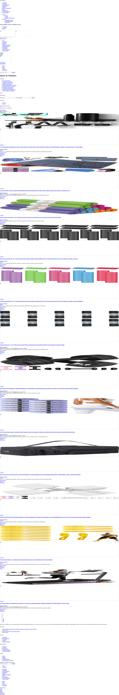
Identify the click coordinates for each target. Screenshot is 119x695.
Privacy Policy (5, 648)
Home (1, 105)
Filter (33, 97)
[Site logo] (7, 36)
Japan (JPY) (7, 22)
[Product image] (59, 143)
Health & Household (6, 45)
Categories (2, 78)
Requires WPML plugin (9, 18)
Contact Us (4, 647)
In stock (4, 103)
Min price (2, 97)
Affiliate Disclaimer (6, 651)
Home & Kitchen (5, 46)
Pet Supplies (4, 47)
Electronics (4, 42)
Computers (4, 41)
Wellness (4, 658)
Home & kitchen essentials (7, 660)
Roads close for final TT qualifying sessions (11, 631)
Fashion (4, 44)
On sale (3, 102)
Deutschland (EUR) (9, 21)
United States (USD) (9, 20)
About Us (4, 646)
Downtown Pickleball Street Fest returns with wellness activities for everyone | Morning (19, 629)
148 (3, 618)
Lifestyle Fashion (5, 659)
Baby (3, 40)
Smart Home (4, 48)
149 (3, 620)
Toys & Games (5, 50)
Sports (3, 655)
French (6, 16)
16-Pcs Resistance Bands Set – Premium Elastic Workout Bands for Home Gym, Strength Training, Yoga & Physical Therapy (26, 559)
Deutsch (6, 15)
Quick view (2, 154)
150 (3, 621)
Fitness (3, 657)
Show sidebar (2, 110)
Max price (18, 97)
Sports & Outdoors (6, 49)
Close (1, 92)
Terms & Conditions (6, 650)
